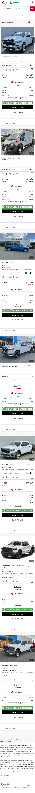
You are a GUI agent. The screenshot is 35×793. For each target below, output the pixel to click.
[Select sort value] (32, 22)
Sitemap (19, 787)
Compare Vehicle (10, 123)
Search (28, 15)
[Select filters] (29, 22)
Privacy (15, 787)
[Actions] (31, 56)
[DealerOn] (5, 784)
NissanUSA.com (24, 787)
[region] (17, 93)
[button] (6, 8)
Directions (17, 8)
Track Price (19, 82)
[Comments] (32, 69)
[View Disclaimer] (17, 69)
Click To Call (17, 112)
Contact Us (10, 787)
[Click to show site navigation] (32, 8)
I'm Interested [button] (17, 107)
